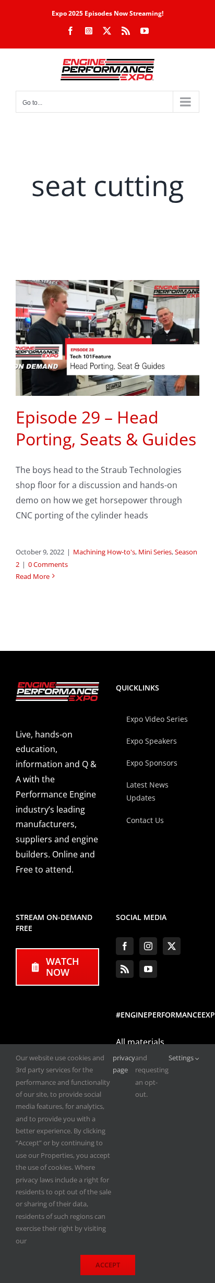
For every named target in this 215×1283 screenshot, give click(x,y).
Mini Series (155, 551)
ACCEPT (107, 1264)
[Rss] (125, 969)
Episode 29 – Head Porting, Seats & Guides (106, 428)
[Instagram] (148, 946)
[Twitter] (172, 946)
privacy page (124, 1063)
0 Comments (48, 564)
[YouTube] (148, 969)
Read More (33, 576)
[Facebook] (125, 946)
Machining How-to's (104, 551)
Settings (182, 1057)
